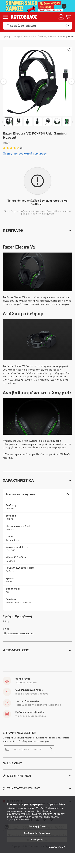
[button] (37, 230)
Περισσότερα (55, 846)
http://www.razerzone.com (18, 633)
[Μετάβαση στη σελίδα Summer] (37, 6)
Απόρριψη (37, 839)
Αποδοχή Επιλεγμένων (37, 833)
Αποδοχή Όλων (37, 826)
